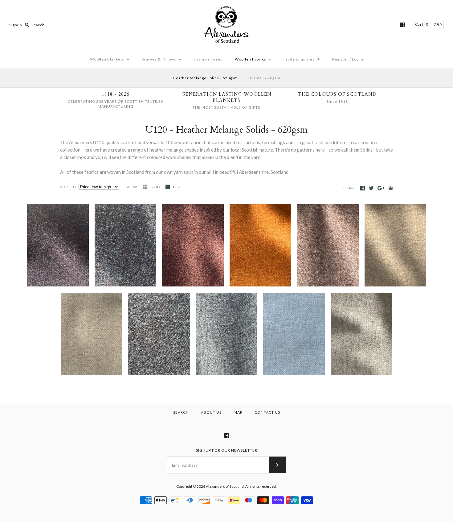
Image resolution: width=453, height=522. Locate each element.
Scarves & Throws (162, 59)
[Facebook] (402, 25)
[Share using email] (390, 188)
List (177, 187)
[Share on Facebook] (362, 188)
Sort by (68, 187)
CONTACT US (267, 412)
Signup (15, 25)
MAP (238, 412)
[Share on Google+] (381, 188)
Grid (155, 187)
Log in (357, 59)
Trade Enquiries (302, 59)
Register (340, 59)
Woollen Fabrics (253, 59)
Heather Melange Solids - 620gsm (205, 78)
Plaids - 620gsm (265, 78)
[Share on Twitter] (371, 188)
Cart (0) (423, 24)
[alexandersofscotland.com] (226, 10)
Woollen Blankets (109, 59)
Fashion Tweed (208, 59)
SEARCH (181, 412)
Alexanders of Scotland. (225, 486)
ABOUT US (211, 412)
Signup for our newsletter (226, 450)
